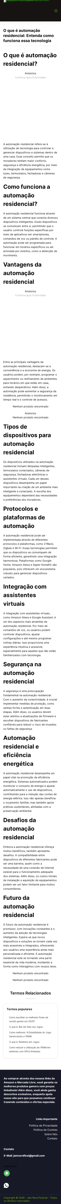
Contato (52, 1138)
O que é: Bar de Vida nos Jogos (26, 1026)
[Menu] (55, 10)
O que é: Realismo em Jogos (24, 1041)
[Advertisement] (30, 110)
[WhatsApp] (7, 1173)
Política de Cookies (45, 1129)
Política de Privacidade (43, 1125)
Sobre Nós (50, 1134)
